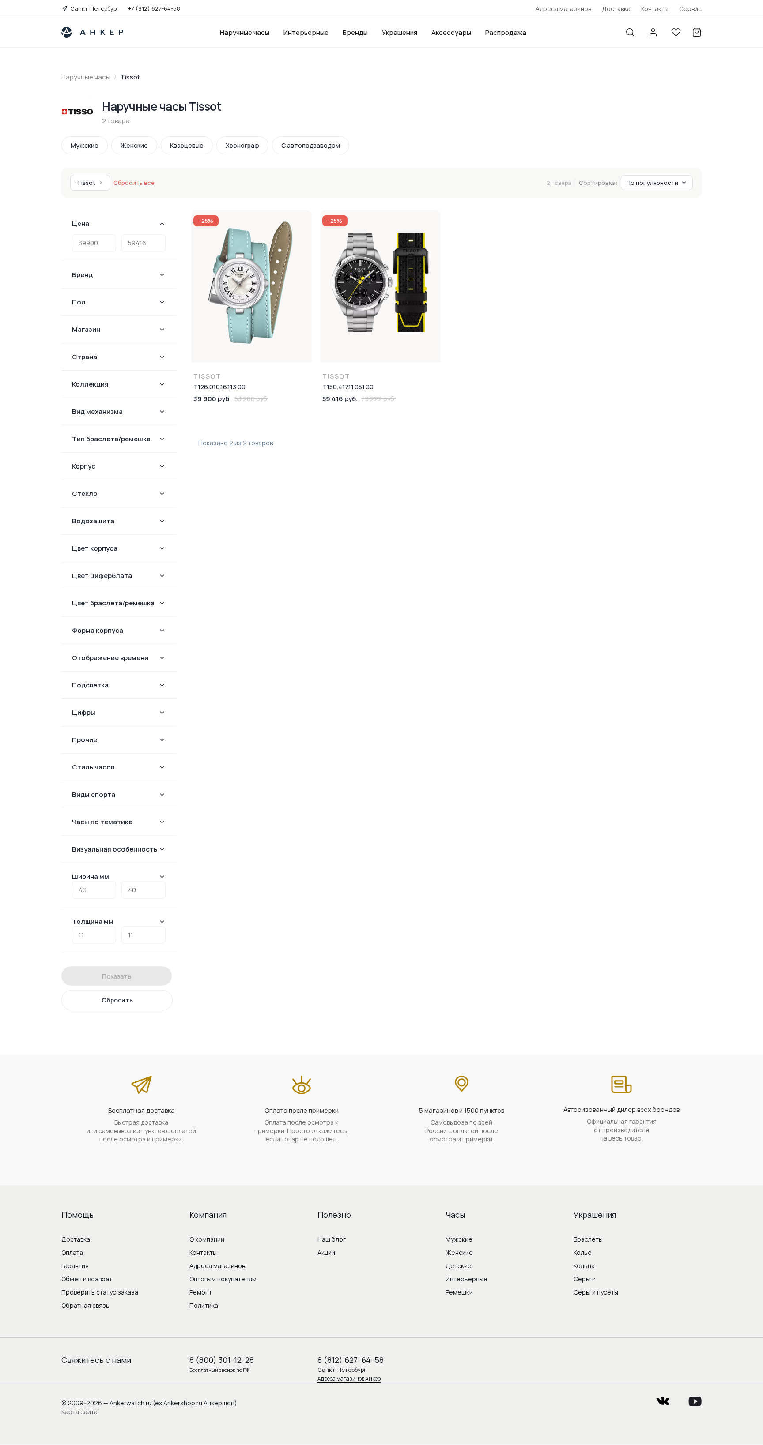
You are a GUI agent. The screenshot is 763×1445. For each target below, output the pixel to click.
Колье (583, 1252)
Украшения (399, 32)
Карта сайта (79, 1411)
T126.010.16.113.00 (219, 387)
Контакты (655, 8)
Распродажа (505, 32)
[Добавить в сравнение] (305, 241)
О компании (206, 1239)
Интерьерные (306, 32)
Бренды (355, 32)
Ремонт (200, 1292)
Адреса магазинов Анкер (349, 1378)
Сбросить (117, 1000)
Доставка (616, 8)
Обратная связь (85, 1305)
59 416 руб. (340, 398)
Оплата (72, 1252)
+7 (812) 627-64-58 (154, 8)
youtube (695, 1398)
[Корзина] (697, 32)
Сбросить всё (134, 183)
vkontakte (662, 1398)
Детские (459, 1265)
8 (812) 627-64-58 (350, 1360)
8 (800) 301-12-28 (221, 1360)
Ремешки (459, 1292)
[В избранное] (305, 222)
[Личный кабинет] (653, 32)
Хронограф (242, 145)
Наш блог (331, 1239)
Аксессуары (451, 32)
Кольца (584, 1265)
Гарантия (75, 1265)
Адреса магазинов (563, 8)
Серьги (585, 1279)
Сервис (690, 8)
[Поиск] (630, 32)
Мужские (84, 145)
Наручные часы (244, 32)
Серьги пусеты (596, 1292)
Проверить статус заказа (99, 1292)
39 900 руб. (212, 398)
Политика (203, 1305)
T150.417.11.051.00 (348, 387)
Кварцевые (187, 145)
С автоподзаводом (310, 145)
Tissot (90, 183)
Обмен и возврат (86, 1279)
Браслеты (588, 1239)
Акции (326, 1252)
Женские (134, 145)
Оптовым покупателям (223, 1279)
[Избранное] (676, 32)
